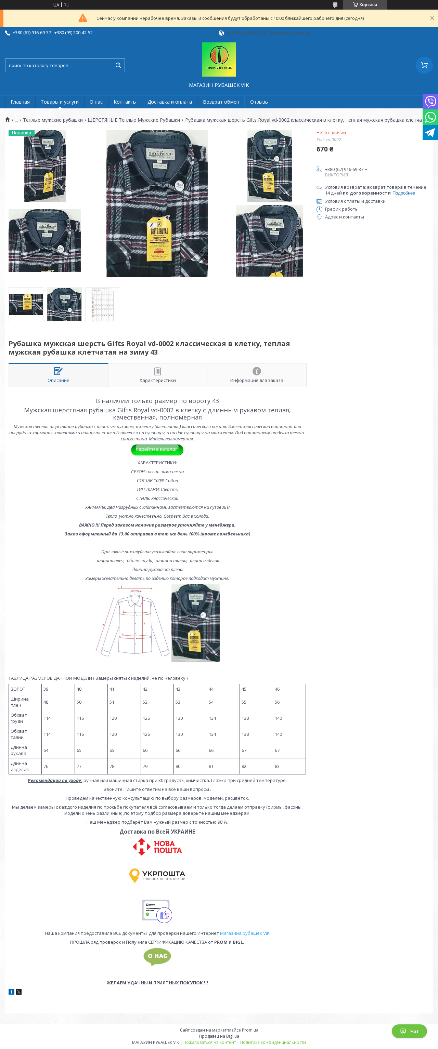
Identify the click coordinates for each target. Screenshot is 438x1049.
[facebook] (11, 993)
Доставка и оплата (169, 101)
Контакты (125, 101)
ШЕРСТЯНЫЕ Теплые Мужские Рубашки (134, 120)
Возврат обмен (221, 101)
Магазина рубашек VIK (245, 933)
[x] (19, 993)
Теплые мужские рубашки (53, 120)
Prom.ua (250, 1030)
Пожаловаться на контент (209, 1042)
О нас (96, 101)
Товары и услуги (60, 101)
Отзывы (259, 101)
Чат (414, 1031)
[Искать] (118, 65)
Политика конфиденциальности (273, 1042)
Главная (20, 101)
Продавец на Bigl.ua (219, 1036)
